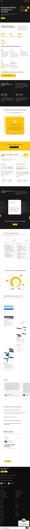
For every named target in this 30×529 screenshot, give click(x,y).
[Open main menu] (1, 1)
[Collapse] (25, 410)
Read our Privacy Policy (5, 528)
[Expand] (25, 417)
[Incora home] (27, 1)
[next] (25, 399)
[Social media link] (1, 486)
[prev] (23, 399)
